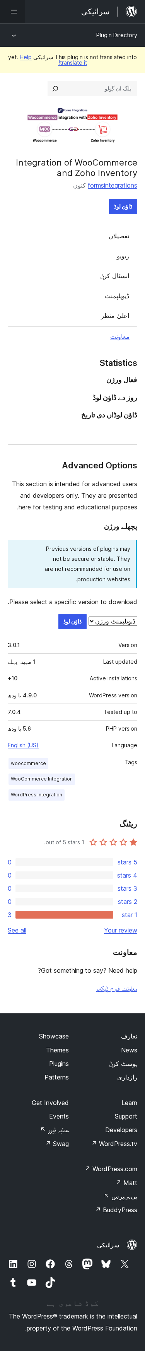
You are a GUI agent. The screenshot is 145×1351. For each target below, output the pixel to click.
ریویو (123, 256)
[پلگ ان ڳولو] (55, 88)
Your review (120, 930)
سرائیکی (108, 1245)
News (129, 1050)
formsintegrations (112, 185)
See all (17, 930)
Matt (126, 1183)
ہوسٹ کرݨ (123, 1063)
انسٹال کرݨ (114, 276)
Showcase (54, 1036)
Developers (121, 1130)
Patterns (56, 1077)
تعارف (129, 1036)
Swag (57, 1144)
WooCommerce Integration (42, 779)
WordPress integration (36, 795)
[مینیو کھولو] (12, 11)
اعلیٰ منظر (115, 315)
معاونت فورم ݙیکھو (116, 988)
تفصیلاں (119, 236)
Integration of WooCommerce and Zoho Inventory (76, 167)
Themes (57, 1050)
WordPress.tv (114, 1144)
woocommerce (28, 763)
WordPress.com (111, 1169)
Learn (129, 1103)
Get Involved (50, 1103)
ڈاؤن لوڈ (123, 206)
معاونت (120, 336)
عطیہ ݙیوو (54, 1130)
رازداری (127, 1077)
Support (126, 1116)
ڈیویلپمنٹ (117, 296)
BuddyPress (116, 1210)
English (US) (23, 745)
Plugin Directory (116, 35)
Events (59, 1116)
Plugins (59, 1063)
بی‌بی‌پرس (120, 1196)
